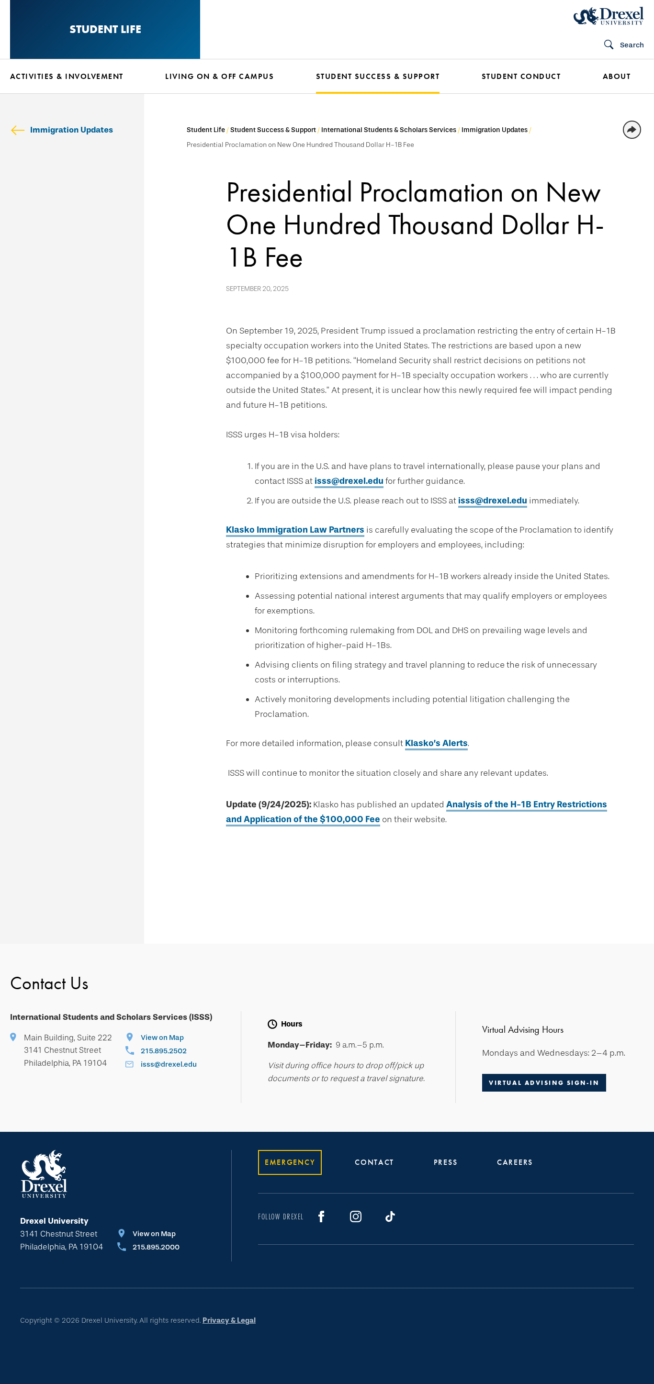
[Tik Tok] (390, 1216)
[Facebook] (321, 1216)
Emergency (290, 1162)
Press (446, 1162)
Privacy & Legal (229, 1320)
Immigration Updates (71, 130)
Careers (515, 1162)
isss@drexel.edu (349, 481)
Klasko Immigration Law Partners (295, 530)
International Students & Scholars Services (388, 130)
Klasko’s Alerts (436, 743)
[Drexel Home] (609, 16)
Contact (374, 1162)
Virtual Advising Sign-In (544, 1083)
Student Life (105, 29)
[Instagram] (355, 1216)
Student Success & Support (273, 130)
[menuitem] (73, 76)
